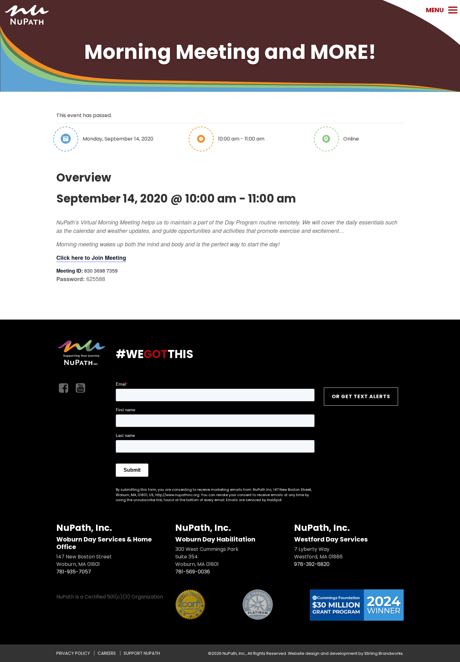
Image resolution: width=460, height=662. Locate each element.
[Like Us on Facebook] (63, 388)
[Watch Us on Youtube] (80, 388)
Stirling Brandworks (383, 653)
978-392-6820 (312, 564)
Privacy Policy (73, 653)
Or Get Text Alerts (361, 396)
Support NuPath (142, 653)
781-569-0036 (192, 571)
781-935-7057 (73, 571)
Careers (107, 653)
